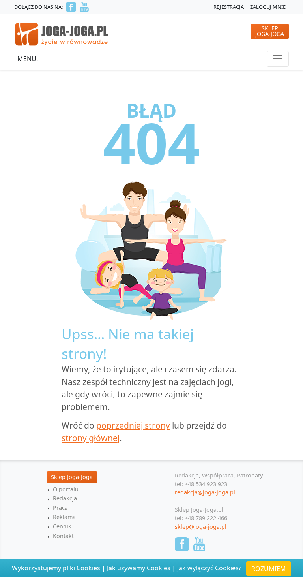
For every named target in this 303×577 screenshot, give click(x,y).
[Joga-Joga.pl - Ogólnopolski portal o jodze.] (61, 33)
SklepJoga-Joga (269, 31)
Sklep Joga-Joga (72, 477)
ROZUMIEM (268, 568)
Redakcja (65, 498)
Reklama (64, 517)
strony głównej (91, 438)
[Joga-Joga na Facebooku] (71, 7)
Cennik (62, 526)
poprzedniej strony (133, 425)
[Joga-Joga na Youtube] (84, 7)
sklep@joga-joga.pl (200, 526)
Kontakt (63, 535)
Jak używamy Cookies (138, 568)
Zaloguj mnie (268, 6)
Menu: (27, 59)
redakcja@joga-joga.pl (205, 492)
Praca (60, 507)
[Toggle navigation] (278, 59)
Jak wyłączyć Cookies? (209, 568)
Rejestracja (228, 6)
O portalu (66, 489)
